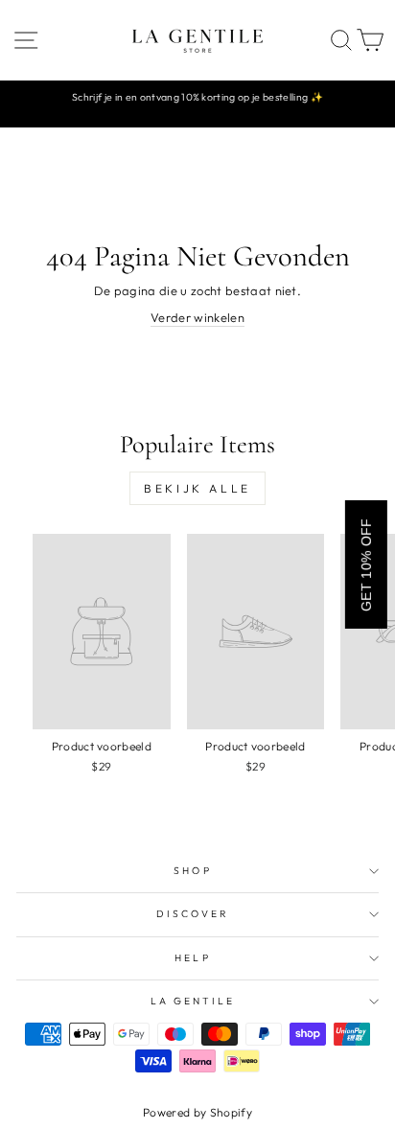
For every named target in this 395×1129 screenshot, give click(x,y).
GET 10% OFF (366, 564)
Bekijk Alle (197, 488)
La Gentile (193, 1001)
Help (192, 958)
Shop (192, 870)
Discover (193, 914)
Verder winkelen (197, 317)
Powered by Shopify (197, 1112)
